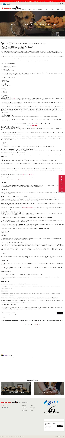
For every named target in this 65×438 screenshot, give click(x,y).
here (62, 320)
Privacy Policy (61, 436)
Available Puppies (22, 9)
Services (34, 9)
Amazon (37, 177)
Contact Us (46, 9)
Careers (31, 410)
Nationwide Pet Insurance (27, 207)
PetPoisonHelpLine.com (28, 174)
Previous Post (29, 324)
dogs (14, 98)
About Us (29, 9)
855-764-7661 (32, 125)
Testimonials (24, 407)
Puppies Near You (60, 9)
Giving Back (53, 9)
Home (16, 9)
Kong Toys (20, 179)
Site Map (57, 436)
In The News (40, 9)
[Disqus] (32, 340)
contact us (42, 1)
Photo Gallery (32, 407)
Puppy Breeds (32, 408)
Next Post (36, 324)
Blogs (13, 42)
